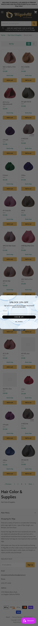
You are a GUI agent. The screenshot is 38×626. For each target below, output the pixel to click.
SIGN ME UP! (19, 317)
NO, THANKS (19, 321)
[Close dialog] (36, 297)
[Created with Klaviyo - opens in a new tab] (19, 330)
